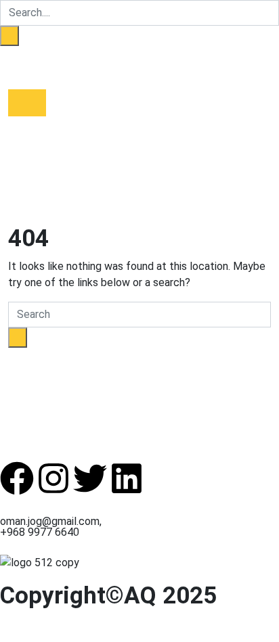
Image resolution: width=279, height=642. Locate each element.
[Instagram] (53, 478)
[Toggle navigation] (27, 102)
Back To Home (44, 355)
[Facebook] (17, 478)
